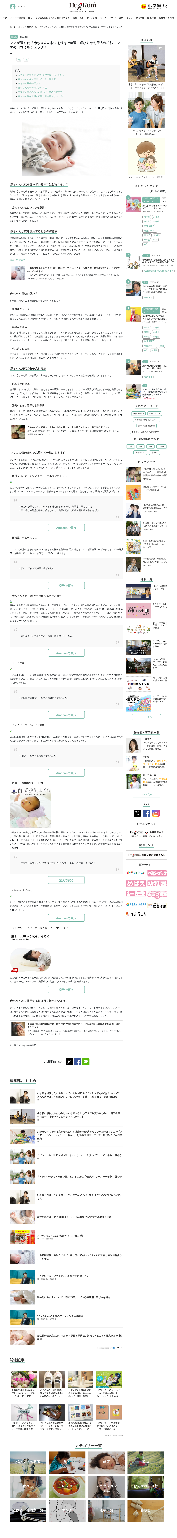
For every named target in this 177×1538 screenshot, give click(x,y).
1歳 (26, 59)
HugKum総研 (138, 413)
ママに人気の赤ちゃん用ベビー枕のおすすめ (40, 92)
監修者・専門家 (166, 18)
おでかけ (140, 18)
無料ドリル (78, 18)
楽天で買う (66, 585)
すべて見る (146, 794)
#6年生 (146, 221)
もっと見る (146, 717)
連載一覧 (151, 18)
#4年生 (156, 217)
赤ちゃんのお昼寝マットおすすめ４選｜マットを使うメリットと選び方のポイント (68, 427)
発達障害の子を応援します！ (146, 419)
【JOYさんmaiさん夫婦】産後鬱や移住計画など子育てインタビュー (155, 508)
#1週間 (154, 350)
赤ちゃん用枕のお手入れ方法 (32, 88)
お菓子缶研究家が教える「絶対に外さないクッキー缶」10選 (155, 544)
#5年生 (156, 221)
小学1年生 (140, 452)
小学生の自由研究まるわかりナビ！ (53, 18)
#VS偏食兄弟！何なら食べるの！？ (158, 271)
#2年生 (146, 240)
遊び (30, 18)
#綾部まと (148, 297)
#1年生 (157, 235)
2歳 (150, 446)
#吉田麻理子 (149, 226)
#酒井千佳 (148, 377)
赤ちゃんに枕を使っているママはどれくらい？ (41, 75)
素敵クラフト (154, 413)
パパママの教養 (17, 18)
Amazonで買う (66, 527)
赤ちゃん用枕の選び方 (29, 83)
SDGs (113, 18)
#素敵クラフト (150, 231)
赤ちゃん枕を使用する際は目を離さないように (41, 96)
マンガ (103, 18)
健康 (121, 18)
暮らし (129, 18)
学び (5, 18)
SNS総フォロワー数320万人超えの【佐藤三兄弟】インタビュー (155, 526)
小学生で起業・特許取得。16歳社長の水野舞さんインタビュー (155, 562)
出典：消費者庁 (17, 260)
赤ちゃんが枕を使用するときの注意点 (37, 79)
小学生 (154, 452)
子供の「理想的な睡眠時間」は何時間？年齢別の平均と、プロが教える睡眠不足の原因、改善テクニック (73, 1025)
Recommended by (104, 1348)
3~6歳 (161, 446)
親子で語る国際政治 (146, 426)
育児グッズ (32, 27)
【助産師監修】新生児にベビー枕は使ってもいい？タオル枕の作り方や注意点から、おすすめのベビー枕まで (73, 270)
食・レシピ (92, 18)
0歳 (19, 59)
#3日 (146, 244)
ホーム (12, 27)
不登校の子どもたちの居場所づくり (147, 432)
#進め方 (147, 235)
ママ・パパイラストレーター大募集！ (146, 177)
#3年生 (146, 217)
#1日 (155, 240)
